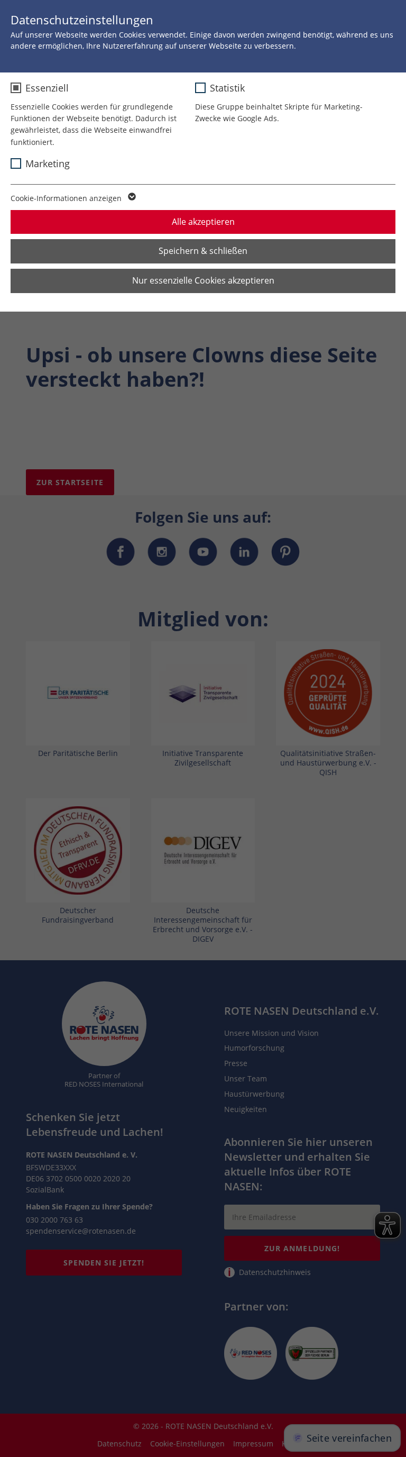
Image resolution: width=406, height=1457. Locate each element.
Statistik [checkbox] (227, 87)
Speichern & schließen (203, 251)
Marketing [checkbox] (47, 163)
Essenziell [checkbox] (47, 87)
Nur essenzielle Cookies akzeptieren (203, 280)
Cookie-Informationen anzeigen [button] (67, 198)
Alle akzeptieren (203, 221)
